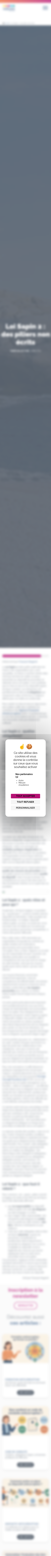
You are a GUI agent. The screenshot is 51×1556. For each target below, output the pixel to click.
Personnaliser (25, 808)
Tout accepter (25, 796)
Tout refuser (25, 802)
